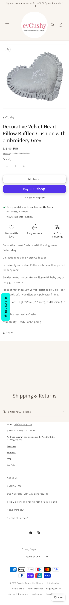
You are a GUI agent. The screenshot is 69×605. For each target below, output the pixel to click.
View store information (20, 216)
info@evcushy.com (23, 424)
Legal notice (36, 594)
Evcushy (21, 583)
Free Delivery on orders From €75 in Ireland (32, 501)
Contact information (18, 594)
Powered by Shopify (34, 583)
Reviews (6, 307)
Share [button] (9, 332)
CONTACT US (14, 485)
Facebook (11, 452)
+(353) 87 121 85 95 (26, 430)
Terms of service (35, 588)
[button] (7, 25)
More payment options (34, 197)
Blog (9, 458)
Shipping (6, 153)
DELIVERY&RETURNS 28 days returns (27, 493)
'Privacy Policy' (15, 509)
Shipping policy (53, 588)
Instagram (11, 446)
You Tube (11, 465)
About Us (12, 477)
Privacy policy (18, 588)
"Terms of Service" (17, 518)
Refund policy (53, 583)
